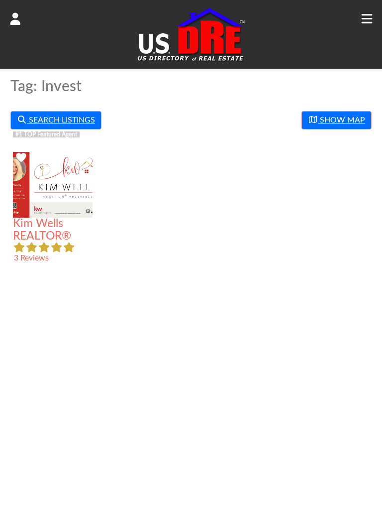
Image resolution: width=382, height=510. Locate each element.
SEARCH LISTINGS (61, 120)
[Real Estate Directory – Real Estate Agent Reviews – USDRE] (191, 60)
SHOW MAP (341, 120)
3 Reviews (31, 258)
